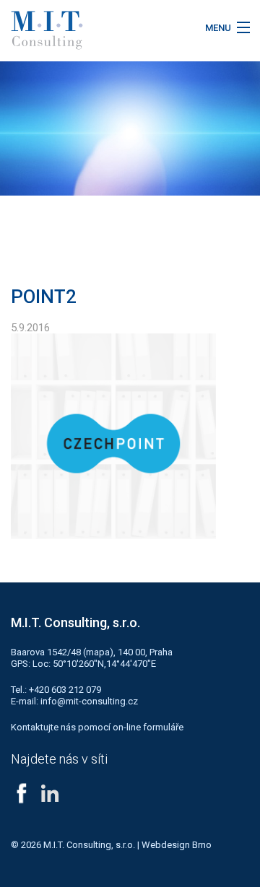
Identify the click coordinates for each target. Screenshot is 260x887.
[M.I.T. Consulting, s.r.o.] (97, 30)
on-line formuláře (148, 727)
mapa (98, 652)
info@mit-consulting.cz (89, 701)
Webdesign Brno (177, 844)
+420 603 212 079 (65, 689)
